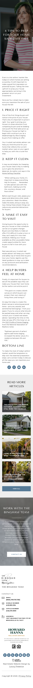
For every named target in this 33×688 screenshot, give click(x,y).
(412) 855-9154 (11, 605)
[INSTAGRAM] (9, 655)
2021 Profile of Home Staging (16, 322)
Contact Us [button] (16, 554)
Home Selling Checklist (11, 173)
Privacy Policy (25, 676)
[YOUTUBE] (20, 655)
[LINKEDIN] (12, 655)
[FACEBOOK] (5, 655)
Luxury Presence (16, 666)
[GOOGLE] (24, 655)
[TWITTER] (16, 655)
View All (16, 489)
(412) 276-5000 (11, 610)
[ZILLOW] (28, 655)
